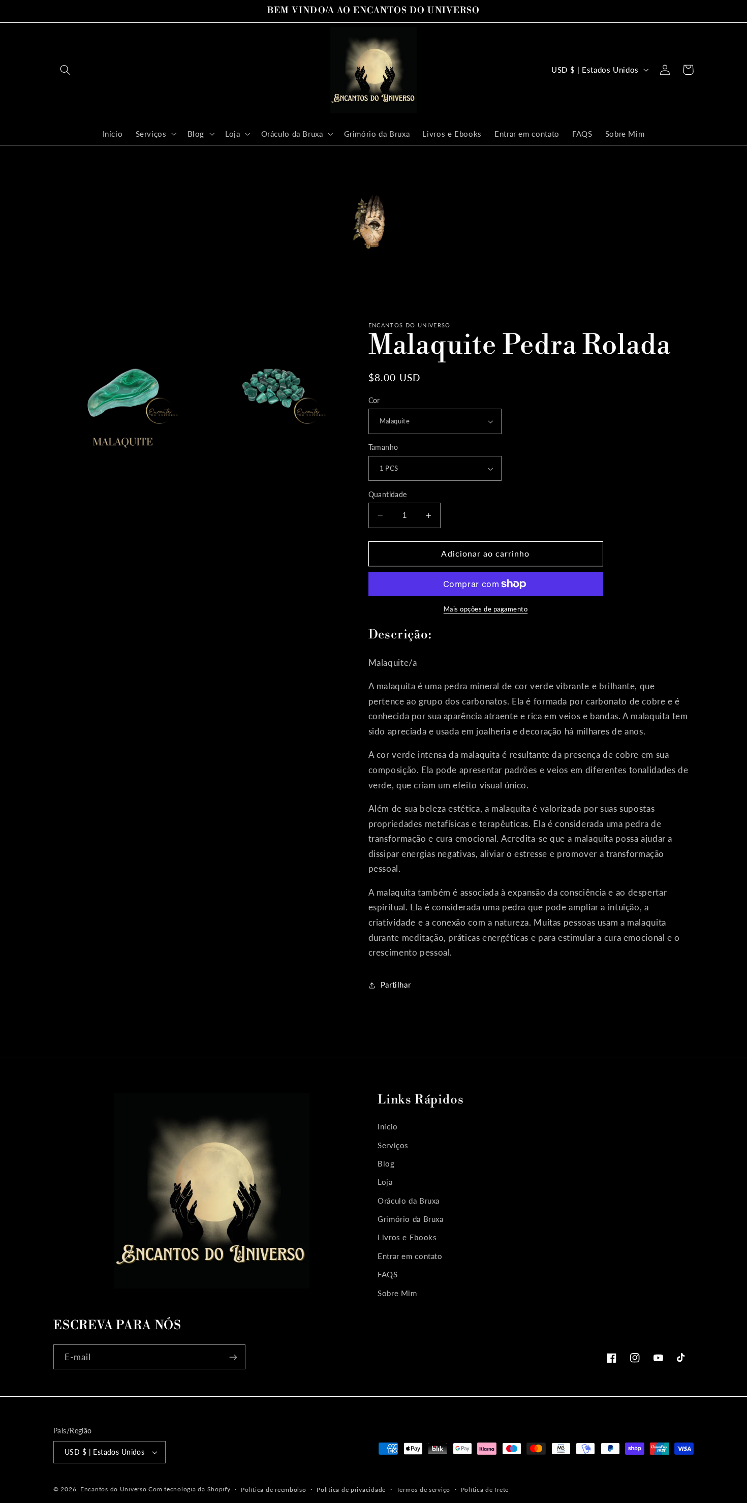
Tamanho (383, 448)
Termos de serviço (423, 1489)
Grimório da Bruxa (411, 1218)
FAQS (388, 1274)
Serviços (393, 1145)
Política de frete (485, 1489)
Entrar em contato (410, 1256)
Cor (374, 400)
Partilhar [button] (396, 984)
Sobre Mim (397, 1293)
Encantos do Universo (114, 1489)
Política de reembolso (273, 1489)
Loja (385, 1181)
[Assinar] (233, 1356)
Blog (386, 1163)
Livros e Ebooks (407, 1237)
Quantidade (387, 494)
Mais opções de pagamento (486, 609)
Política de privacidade (351, 1489)
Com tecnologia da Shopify (189, 1489)
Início (388, 1126)
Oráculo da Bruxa (409, 1200)
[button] (65, 69)
